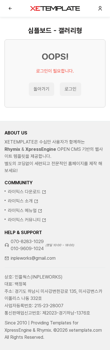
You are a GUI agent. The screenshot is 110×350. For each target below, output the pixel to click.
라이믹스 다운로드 (24, 191)
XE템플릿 (55, 8)
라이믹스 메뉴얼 (22, 210)
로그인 (70, 89)
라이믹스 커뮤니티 (24, 220)
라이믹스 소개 (20, 201)
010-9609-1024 (27, 248)
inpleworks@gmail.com (33, 258)
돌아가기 (41, 89)
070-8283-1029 (27, 241)
